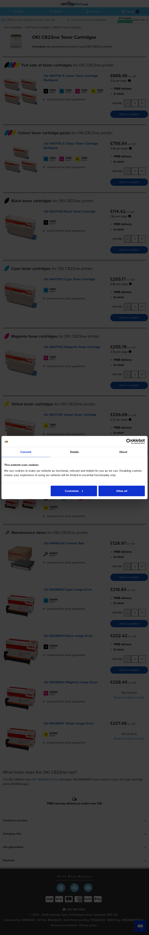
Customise (72, 490)
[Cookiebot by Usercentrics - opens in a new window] (129, 441)
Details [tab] (74, 451)
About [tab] (123, 451)
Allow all (121, 490)
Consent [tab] (25, 451)
